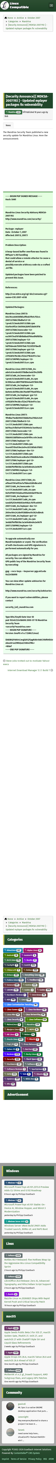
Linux (25, 999)
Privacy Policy (35, 1459)
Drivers (12, 975)
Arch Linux (13, 960)
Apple (13, 1328)
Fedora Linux (15, 980)
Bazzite (31, 960)
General (12, 985)
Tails (26, 1074)
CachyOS (12, 965)
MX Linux (12, 1034)
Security (13, 1059)
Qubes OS (12, 1049)
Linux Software (37, 1019)
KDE (10, 999)
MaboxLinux (13, 1024)
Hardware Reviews (16, 995)
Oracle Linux (14, 1039)
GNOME (12, 990)
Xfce (10, 1084)
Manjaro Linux (14, 1029)
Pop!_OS (12, 1044)
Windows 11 (14, 1183)
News (8, 125)
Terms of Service (18, 1459)
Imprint (5, 1459)
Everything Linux (33, 975)
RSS (45, 1459)
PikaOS (33, 1039)
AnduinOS (29, 955)
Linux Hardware (36, 1009)
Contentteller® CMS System (27, 1453)
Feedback (35, 980)
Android (12, 955)
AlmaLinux (13, 950)
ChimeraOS (13, 970)
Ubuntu (41, 1074)
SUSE (11, 1074)
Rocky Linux (33, 1054)
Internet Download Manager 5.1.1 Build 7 (29, 670)
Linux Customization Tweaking (22, 1004)
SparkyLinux (38, 1069)
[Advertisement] (28, 61)
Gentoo (30, 985)
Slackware (13, 1064)
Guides (28, 990)
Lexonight (23, 1416)
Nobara (29, 1034)
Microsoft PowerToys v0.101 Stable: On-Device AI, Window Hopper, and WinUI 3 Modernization (25, 1208)
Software (33, 1064)
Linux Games (14, 1009)
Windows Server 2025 (17, 1221)
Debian (31, 970)
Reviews (13, 1054)
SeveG (21, 1430)
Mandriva (14, 112)
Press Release (31, 1044)
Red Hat (31, 1049)
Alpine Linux (34, 950)
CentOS (29, 965)
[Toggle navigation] (51, 5)
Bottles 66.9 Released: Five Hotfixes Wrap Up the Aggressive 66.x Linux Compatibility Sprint (27, 1263)
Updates (13, 1079)
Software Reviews (16, 1069)
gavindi (22, 1404)
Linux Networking (34, 1014)
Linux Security (14, 1019)
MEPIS (33, 1029)
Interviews (38, 995)
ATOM (51, 1459)
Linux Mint (13, 1014)
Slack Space (33, 1059)
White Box (31, 1079)
